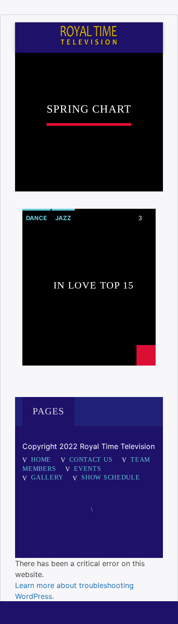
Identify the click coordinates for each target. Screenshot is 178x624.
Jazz (63, 218)
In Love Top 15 (93, 285)
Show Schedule (110, 477)
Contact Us (90, 459)
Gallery (47, 477)
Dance (36, 218)
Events (87, 468)
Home (41, 459)
